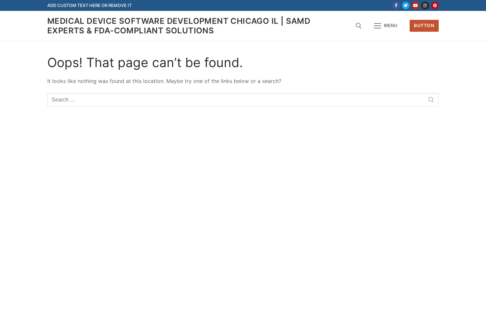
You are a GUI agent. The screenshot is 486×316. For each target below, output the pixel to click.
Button (424, 25)
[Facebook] (396, 5)
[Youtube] (415, 5)
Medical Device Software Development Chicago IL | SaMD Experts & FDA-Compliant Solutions (178, 25)
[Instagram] (425, 5)
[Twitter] (406, 5)
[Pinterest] (435, 5)
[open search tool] (359, 26)
